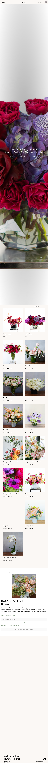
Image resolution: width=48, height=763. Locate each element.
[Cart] (46, 2)
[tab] (9, 572)
